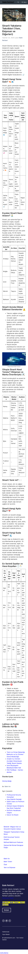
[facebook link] (10, 921)
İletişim (6, 910)
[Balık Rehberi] (8, 2)
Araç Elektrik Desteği (14, 799)
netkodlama (4, 953)
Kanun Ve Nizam (12, 815)
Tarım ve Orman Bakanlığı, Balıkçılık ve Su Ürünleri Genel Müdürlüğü (16, 754)
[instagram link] (3, 921)
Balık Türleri (8, 861)
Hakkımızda (5, 932)
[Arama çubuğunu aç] (18, 2)
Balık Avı (8, 786)
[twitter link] (6, 921)
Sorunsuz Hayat (7, 898)
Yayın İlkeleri (6, 934)
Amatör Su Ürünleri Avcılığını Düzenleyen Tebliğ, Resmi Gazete (14, 761)
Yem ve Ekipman (9, 867)
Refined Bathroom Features (13, 842)
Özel (5, 864)
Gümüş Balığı (6, 781)
